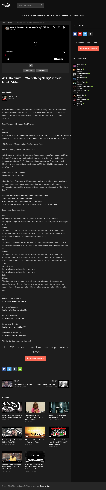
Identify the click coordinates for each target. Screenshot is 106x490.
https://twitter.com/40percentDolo (20, 198)
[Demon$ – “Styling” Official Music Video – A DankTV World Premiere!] (12, 457)
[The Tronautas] (74, 91)
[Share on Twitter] (9, 369)
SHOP (58, 15)
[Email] (90, 34)
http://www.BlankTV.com (11, 110)
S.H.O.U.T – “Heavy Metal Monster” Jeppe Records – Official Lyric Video (34, 467)
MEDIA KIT (66, 15)
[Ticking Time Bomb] (74, 87)
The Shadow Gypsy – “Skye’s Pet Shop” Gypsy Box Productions (34, 417)
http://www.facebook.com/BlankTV (14, 310)
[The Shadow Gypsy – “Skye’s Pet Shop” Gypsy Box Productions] (35, 407)
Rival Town (81, 78)
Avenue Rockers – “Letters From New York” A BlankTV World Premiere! (58, 442)
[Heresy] (74, 104)
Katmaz (79, 69)
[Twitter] (85, 34)
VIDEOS (24, 15)
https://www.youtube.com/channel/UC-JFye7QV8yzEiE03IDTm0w (34, 204)
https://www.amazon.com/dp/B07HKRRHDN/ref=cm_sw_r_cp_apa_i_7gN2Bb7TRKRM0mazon (37, 135)
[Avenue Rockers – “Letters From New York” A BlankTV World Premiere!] (59, 432)
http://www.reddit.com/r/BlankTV (14, 327)
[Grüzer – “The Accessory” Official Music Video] (59, 407)
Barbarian (80, 65)
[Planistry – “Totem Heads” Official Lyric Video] (35, 432)
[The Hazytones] (74, 74)
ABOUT (49, 15)
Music (10, 23)
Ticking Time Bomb (84, 86)
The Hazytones (82, 73)
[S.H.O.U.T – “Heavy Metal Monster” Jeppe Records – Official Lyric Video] (35, 457)
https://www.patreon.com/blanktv (14, 301)
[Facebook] (75, 34)
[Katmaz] (74, 70)
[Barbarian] (74, 65)
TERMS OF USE (78, 15)
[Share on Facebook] (4, 369)
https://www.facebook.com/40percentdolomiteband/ (29, 195)
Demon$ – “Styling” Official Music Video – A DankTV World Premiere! (12, 467)
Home (4, 23)
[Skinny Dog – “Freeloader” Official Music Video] (53, 384)
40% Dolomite (13, 97)
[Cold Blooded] (74, 100)
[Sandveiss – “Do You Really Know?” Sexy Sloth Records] (12, 407)
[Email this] (20, 369)
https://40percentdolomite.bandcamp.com (26, 201)
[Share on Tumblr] (15, 369)
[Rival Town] (74, 78)
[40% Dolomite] (4, 98)
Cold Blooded (82, 99)
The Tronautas (82, 91)
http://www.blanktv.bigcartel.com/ (14, 335)
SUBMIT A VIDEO (37, 15)
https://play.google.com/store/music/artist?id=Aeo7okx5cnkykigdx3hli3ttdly (39, 138)
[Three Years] (74, 83)
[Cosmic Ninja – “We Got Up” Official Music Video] (12, 432)
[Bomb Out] (74, 96)
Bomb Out (80, 95)
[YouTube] (80, 34)
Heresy (79, 104)
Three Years (81, 82)
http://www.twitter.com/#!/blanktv (13, 318)
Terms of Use (45, 486)
